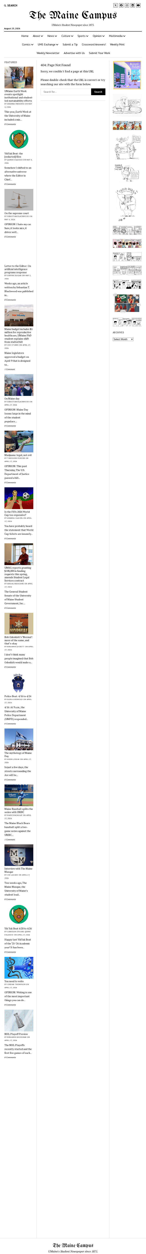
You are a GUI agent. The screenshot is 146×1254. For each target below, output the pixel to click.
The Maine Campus (73, 15)
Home (24, 36)
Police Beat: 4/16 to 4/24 (17, 696)
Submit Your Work (99, 53)
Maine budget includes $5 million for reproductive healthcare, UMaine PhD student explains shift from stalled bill (18, 335)
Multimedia (115, 36)
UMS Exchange (46, 44)
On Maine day (11, 398)
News (50, 36)
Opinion (97, 36)
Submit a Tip (70, 44)
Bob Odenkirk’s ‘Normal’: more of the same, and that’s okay (18, 640)
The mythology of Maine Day (18, 754)
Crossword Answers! (94, 44)
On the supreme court (16, 213)
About (36, 36)
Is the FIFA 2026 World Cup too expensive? (17, 513)
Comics (26, 44)
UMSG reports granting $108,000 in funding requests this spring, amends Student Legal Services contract (17, 574)
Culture (65, 36)
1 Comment (9, 369)
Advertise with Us (74, 53)
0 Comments (10, 124)
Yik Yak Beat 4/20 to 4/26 (18, 928)
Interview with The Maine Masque (18, 870)
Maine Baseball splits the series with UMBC (18, 810)
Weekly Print (117, 44)
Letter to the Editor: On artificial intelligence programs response (17, 269)
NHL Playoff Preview (16, 1034)
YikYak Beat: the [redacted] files (13, 155)
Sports (81, 36)
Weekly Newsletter (48, 53)
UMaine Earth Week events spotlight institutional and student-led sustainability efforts (18, 95)
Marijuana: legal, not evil (18, 455)
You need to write (14, 981)
